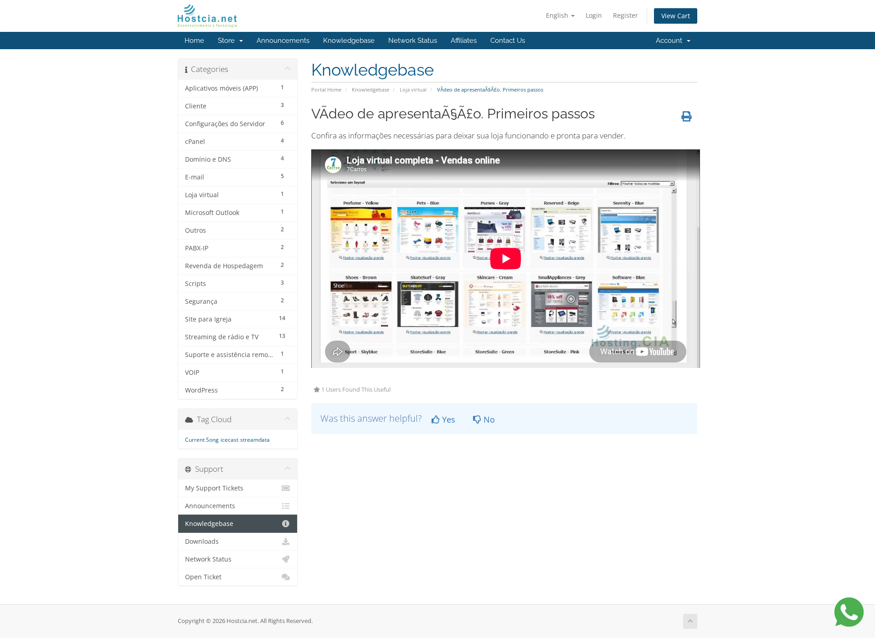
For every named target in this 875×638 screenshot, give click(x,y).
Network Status (412, 40)
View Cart (675, 15)
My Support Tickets (214, 488)
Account (671, 40)
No (488, 419)
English (558, 15)
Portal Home (326, 89)
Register (625, 15)
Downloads (202, 541)
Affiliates (464, 40)
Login (594, 15)
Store (228, 40)
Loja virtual (413, 89)
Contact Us (507, 40)
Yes (447, 419)
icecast (229, 440)
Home (194, 40)
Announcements (283, 40)
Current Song (202, 440)
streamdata (255, 440)
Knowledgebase (349, 40)
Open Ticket (203, 577)
